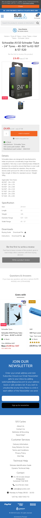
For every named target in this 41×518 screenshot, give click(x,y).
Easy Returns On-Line (20, 447)
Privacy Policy (20, 453)
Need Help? (20, 435)
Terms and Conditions (20, 450)
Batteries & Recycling (20, 432)
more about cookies (28, 3)
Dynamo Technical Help (20, 468)
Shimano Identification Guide (20, 465)
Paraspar (24, 517)
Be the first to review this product (20, 54)
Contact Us (20, 429)
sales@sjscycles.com (22, 489)
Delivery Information (20, 444)
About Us (20, 426)
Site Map (20, 456)
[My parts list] (24, 302)
